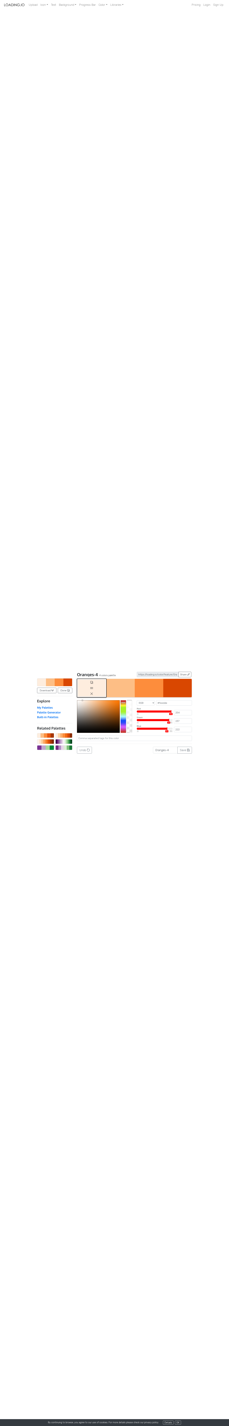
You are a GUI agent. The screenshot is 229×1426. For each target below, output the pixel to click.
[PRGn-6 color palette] (63, 747)
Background (66, 5)
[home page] (14, 5)
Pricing (196, 5)
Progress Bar (87, 5)
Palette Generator (49, 712)
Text (53, 5)
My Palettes (45, 707)
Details (168, 1422)
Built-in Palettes (47, 717)
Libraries (115, 5)
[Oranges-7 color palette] (63, 735)
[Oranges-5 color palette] (45, 735)
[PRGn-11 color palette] (63, 741)
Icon (43, 5)
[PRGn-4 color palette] (45, 747)
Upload (33, 5)
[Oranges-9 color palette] (45, 741)
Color (102, 5)
